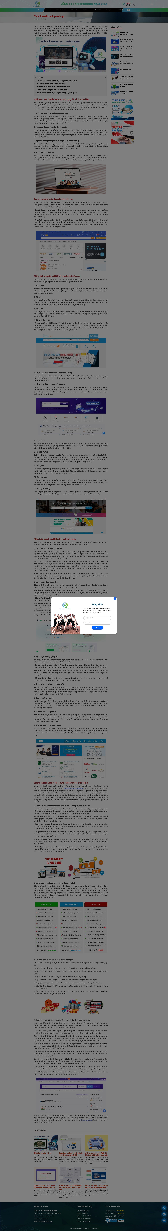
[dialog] (84, 615)
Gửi (97, 628)
